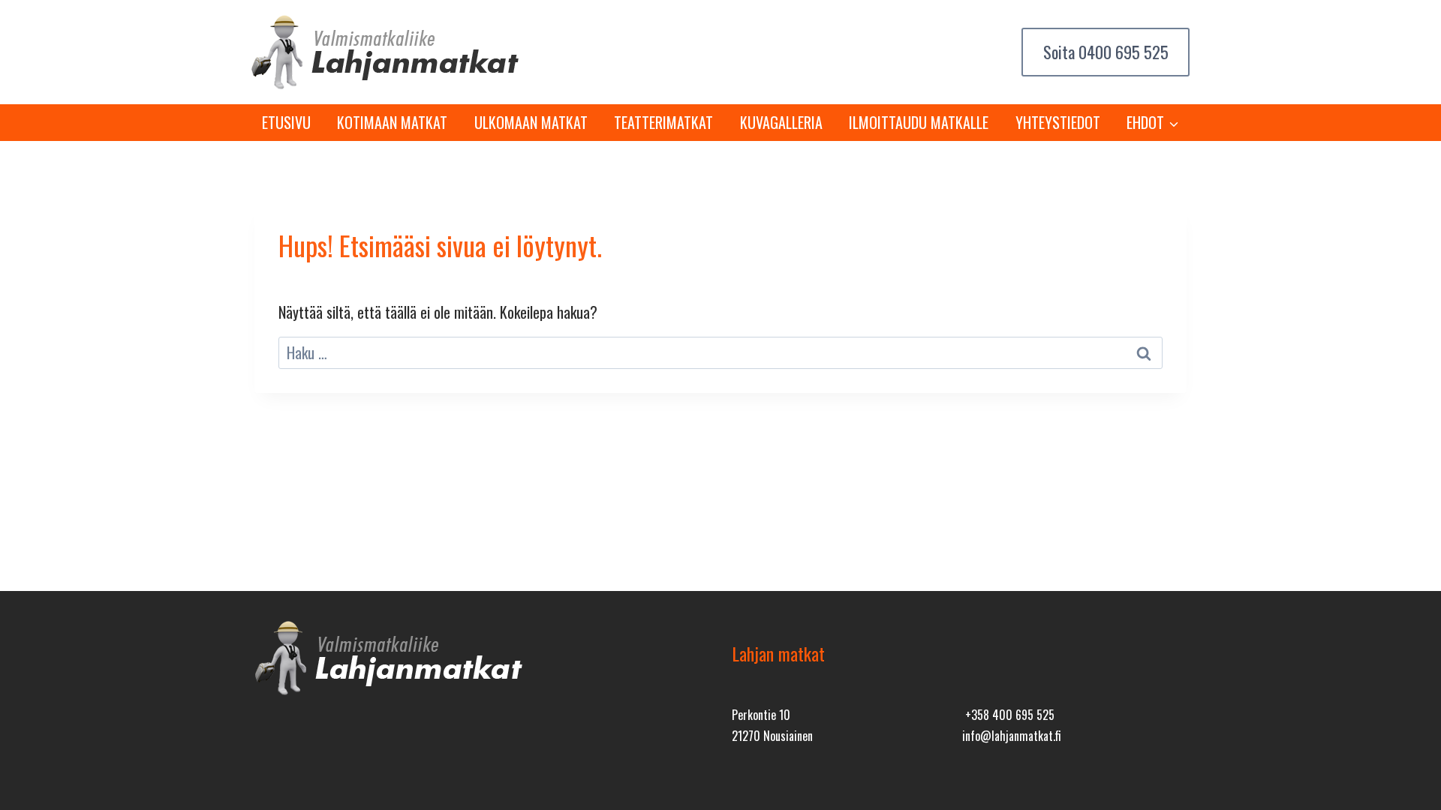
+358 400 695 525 (1006, 715)
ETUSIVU (286, 122)
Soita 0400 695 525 (1106, 52)
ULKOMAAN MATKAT (531, 122)
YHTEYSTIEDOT (1057, 122)
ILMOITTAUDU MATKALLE (918, 122)
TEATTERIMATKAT (663, 122)
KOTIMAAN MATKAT (392, 122)
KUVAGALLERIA (781, 122)
